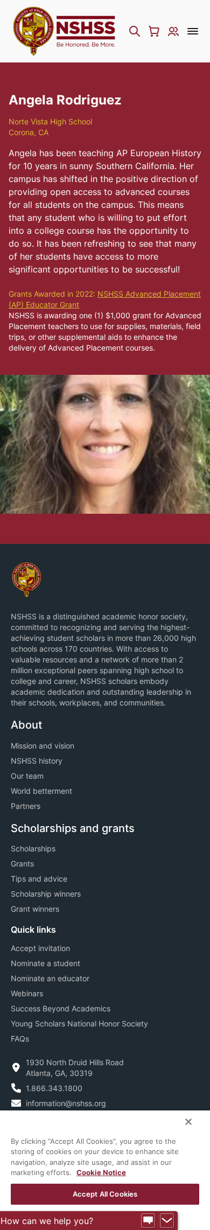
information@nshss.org (66, 1103)
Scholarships (33, 848)
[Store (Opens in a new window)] (154, 31)
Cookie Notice (101, 1172)
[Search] (134, 31)
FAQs (20, 1038)
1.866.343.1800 (54, 1088)
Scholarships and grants (73, 828)
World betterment (41, 790)
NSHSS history (36, 760)
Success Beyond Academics (60, 1008)
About (26, 724)
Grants (22, 863)
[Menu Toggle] (192, 31)
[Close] (188, 1122)
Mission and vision (42, 745)
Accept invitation (40, 948)
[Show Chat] (148, 1220)
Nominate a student (45, 963)
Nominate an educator (50, 978)
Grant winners (35, 908)
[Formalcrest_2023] (26, 579)
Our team (27, 775)
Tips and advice (39, 878)
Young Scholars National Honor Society (79, 1023)
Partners (25, 805)
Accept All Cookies (105, 1194)
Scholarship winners (46, 893)
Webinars (27, 993)
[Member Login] (173, 31)
